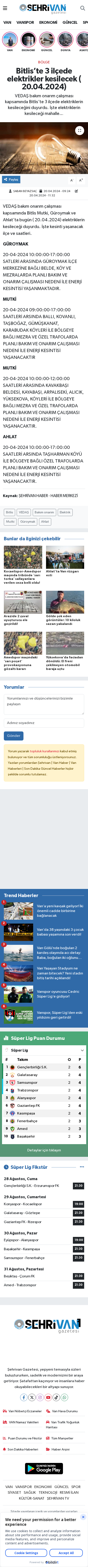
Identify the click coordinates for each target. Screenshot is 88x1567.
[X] (32, 1397)
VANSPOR (25, 23)
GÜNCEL (70, 23)
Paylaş (13, 179)
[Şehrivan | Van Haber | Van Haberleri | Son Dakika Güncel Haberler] (44, 8)
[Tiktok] (56, 1397)
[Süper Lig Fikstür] (82, 1167)
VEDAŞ (24, 512)
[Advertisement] (44, 841)
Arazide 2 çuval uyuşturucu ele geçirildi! (16, 620)
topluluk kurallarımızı (45, 751)
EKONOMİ (48, 23)
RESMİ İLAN (69, 1493)
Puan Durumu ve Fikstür (25, 1438)
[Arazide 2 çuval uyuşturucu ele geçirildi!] (23, 602)
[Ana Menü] (5, 8)
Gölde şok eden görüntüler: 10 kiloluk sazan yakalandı (63, 620)
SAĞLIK (30, 1493)
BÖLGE (44, 62)
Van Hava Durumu (65, 1411)
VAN (7, 23)
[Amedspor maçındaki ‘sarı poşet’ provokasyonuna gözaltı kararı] (23, 643)
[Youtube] (48, 1397)
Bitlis (9, 512)
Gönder (13, 736)
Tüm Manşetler (62, 1438)
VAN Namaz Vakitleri (24, 1422)
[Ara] (82, 9)
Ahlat (45, 521)
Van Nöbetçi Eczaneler (25, 1411)
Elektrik (65, 512)
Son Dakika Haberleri (23, 1449)
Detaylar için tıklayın (44, 1150)
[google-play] (44, 1469)
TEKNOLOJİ (48, 1493)
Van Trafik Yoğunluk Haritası (63, 1425)
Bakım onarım (44, 512)
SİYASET (14, 1493)
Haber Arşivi (60, 1449)
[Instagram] (40, 1397)
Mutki (10, 521)
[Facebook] (24, 1397)
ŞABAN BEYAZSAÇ (25, 191)
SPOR (76, 1487)
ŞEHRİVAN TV (58, 1498)
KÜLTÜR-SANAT (31, 1498)
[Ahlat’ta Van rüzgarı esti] (65, 557)
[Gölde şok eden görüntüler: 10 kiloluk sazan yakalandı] (65, 602)
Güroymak (27, 521)
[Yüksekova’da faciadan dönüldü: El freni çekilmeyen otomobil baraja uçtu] (65, 643)
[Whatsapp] (64, 1397)
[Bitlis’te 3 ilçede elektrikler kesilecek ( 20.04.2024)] (44, 148)
